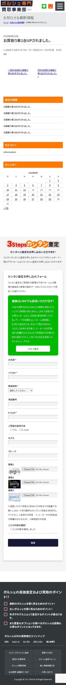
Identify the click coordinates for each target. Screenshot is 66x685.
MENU (59, 6)
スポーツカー (38, 641)
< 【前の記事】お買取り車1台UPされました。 (18, 72)
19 (24, 194)
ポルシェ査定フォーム (47, 659)
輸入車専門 (50, 641)
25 (16, 199)
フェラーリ (16, 641)
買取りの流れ (47, 652)
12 (24, 189)
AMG (6, 641)
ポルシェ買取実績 (19, 665)
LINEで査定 (33, 348)
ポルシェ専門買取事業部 (17, 6)
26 (24, 199)
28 (41, 199)
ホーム (5, 22)
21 (41, 194)
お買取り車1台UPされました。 (17, 106)
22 (50, 194)
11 (16, 189)
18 (16, 194)
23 (58, 194)
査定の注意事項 (18, 659)
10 (7, 189)
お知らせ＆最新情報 (17, 22)
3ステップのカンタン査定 (19, 652)
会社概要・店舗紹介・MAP (19, 672)
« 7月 (6, 208)
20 (33, 194)
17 (7, 194)
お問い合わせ (47, 672)
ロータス (26, 641)
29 (50, 199)
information (9, 152)
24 (7, 199)
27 (33, 199)
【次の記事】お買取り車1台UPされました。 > (47, 73)
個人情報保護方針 (47, 665)
